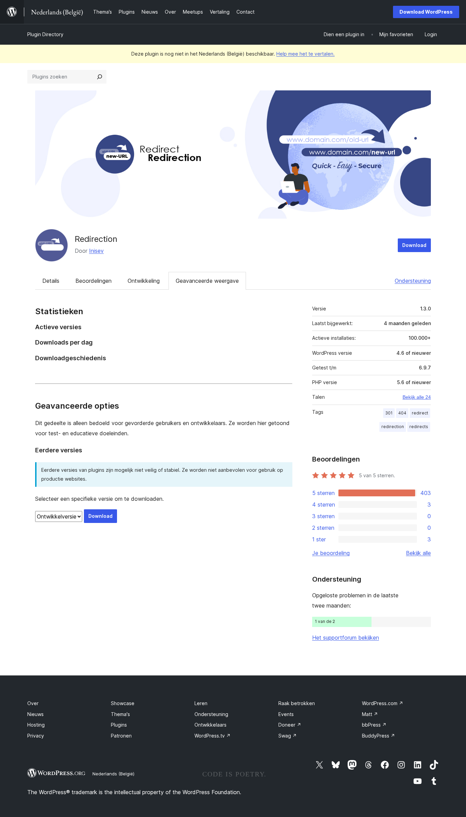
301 (389, 412)
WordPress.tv (212, 736)
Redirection (96, 239)
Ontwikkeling (144, 280)
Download (414, 245)
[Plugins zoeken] (99, 77)
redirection (392, 426)
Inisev (96, 250)
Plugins (119, 725)
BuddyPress (378, 736)
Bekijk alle (418, 553)
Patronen (121, 736)
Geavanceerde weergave (207, 280)
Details (50, 280)
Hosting (36, 725)
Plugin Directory (45, 34)
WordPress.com (382, 703)
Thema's (120, 714)
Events (286, 714)
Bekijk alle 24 (417, 397)
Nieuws (35, 714)
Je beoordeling (331, 553)
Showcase (122, 703)
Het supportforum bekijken (345, 637)
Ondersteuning (413, 280)
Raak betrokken (296, 703)
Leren (200, 703)
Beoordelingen (93, 280)
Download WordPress (426, 12)
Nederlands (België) (113, 773)
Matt (370, 714)
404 (402, 412)
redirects (418, 426)
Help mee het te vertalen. (305, 54)
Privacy (35, 736)
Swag (287, 736)
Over (33, 703)
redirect (420, 412)
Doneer (289, 725)
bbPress (374, 725)
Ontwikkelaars (210, 725)
